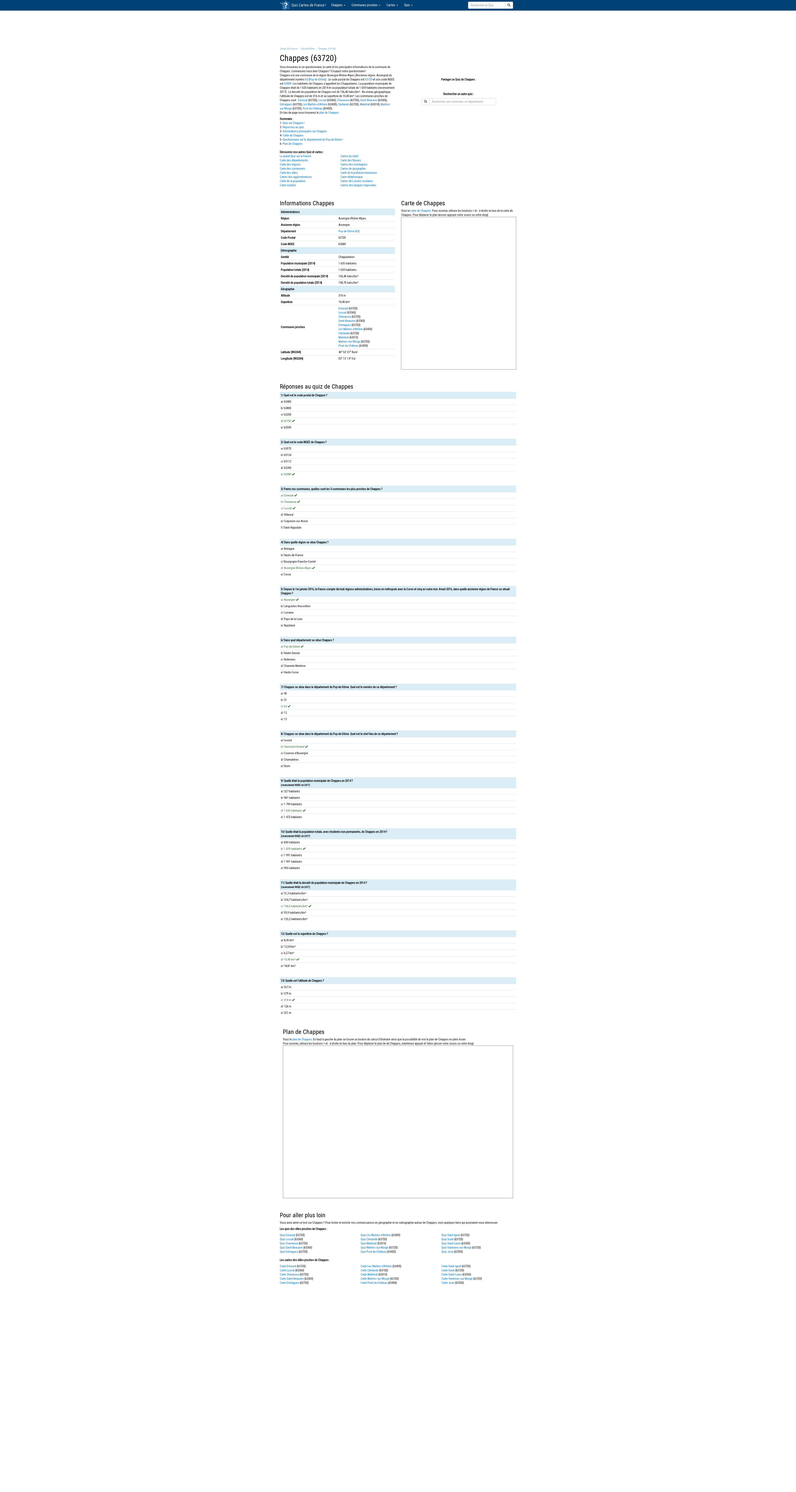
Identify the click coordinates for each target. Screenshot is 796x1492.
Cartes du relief (349, 156)
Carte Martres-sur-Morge (375, 1278)
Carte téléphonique (352, 177)
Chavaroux (343, 100)
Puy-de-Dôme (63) (349, 231)
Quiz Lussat (287, 1239)
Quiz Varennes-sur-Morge (456, 1247)
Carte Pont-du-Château (374, 1282)
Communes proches (365, 5)
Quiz (407, 5)
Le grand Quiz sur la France (295, 156)
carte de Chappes (420, 210)
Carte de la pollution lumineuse (359, 172)
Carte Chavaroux (289, 1274)
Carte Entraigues (289, 1282)
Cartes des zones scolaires (357, 181)
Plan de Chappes (292, 143)
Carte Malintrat (369, 1274)
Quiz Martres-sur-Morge (374, 1247)
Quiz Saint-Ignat (451, 1235)
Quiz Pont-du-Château (373, 1251)
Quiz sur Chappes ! (294, 123)
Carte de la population (293, 181)
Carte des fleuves (351, 160)
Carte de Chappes (293, 135)
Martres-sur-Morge (349, 341)
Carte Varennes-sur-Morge (457, 1278)
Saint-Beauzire (368, 100)
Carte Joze (448, 1282)
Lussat (322, 100)
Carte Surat (448, 1270)
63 (306, 79)
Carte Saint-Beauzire (292, 1278)
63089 (287, 83)
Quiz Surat (448, 1239)
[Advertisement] (398, 28)
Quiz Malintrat (369, 1243)
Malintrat (365, 104)
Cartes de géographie (353, 168)
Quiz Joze (447, 1251)
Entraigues (286, 104)
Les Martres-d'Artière (315, 104)
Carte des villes (289, 172)
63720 (368, 79)
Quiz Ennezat (287, 1235)
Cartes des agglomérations (296, 177)
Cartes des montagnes (354, 164)
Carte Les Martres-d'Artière (376, 1266)
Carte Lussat (287, 1270)
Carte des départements (294, 160)
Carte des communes (292, 168)
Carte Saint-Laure (452, 1274)
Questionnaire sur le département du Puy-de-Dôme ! (313, 139)
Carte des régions (290, 164)
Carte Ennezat (288, 1266)
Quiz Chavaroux (289, 1243)
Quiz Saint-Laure (451, 1243)
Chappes (337, 5)
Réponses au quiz (293, 127)
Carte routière (288, 185)
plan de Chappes (329, 112)
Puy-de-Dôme (317, 79)
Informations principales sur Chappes (305, 131)
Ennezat (303, 100)
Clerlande (343, 104)
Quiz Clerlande (369, 1239)
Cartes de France (311, 5)
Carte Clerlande (370, 1270)
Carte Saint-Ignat (451, 1266)
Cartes (391, 5)
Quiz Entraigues (289, 1251)
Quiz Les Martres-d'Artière (376, 1235)
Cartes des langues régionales (358, 185)
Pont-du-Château (313, 108)
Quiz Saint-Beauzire (291, 1247)
